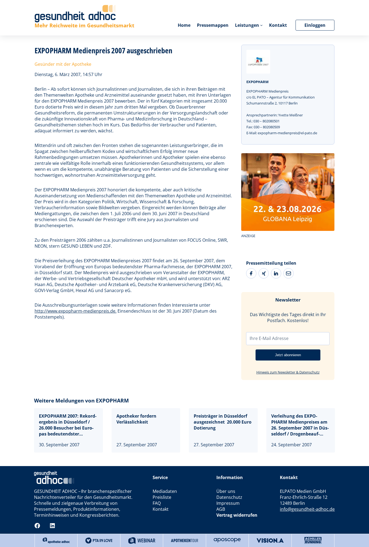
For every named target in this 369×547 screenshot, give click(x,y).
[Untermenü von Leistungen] (261, 25)
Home (184, 25)
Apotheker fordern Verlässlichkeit (136, 419)
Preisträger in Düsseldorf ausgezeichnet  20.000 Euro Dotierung (222, 422)
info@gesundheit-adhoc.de (307, 509)
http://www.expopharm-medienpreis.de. (75, 311)
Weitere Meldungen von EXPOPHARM (81, 400)
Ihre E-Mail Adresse (269, 338)
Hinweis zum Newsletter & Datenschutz (288, 372)
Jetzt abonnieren (288, 355)
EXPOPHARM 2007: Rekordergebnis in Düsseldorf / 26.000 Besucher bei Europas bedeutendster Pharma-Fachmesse (67, 425)
